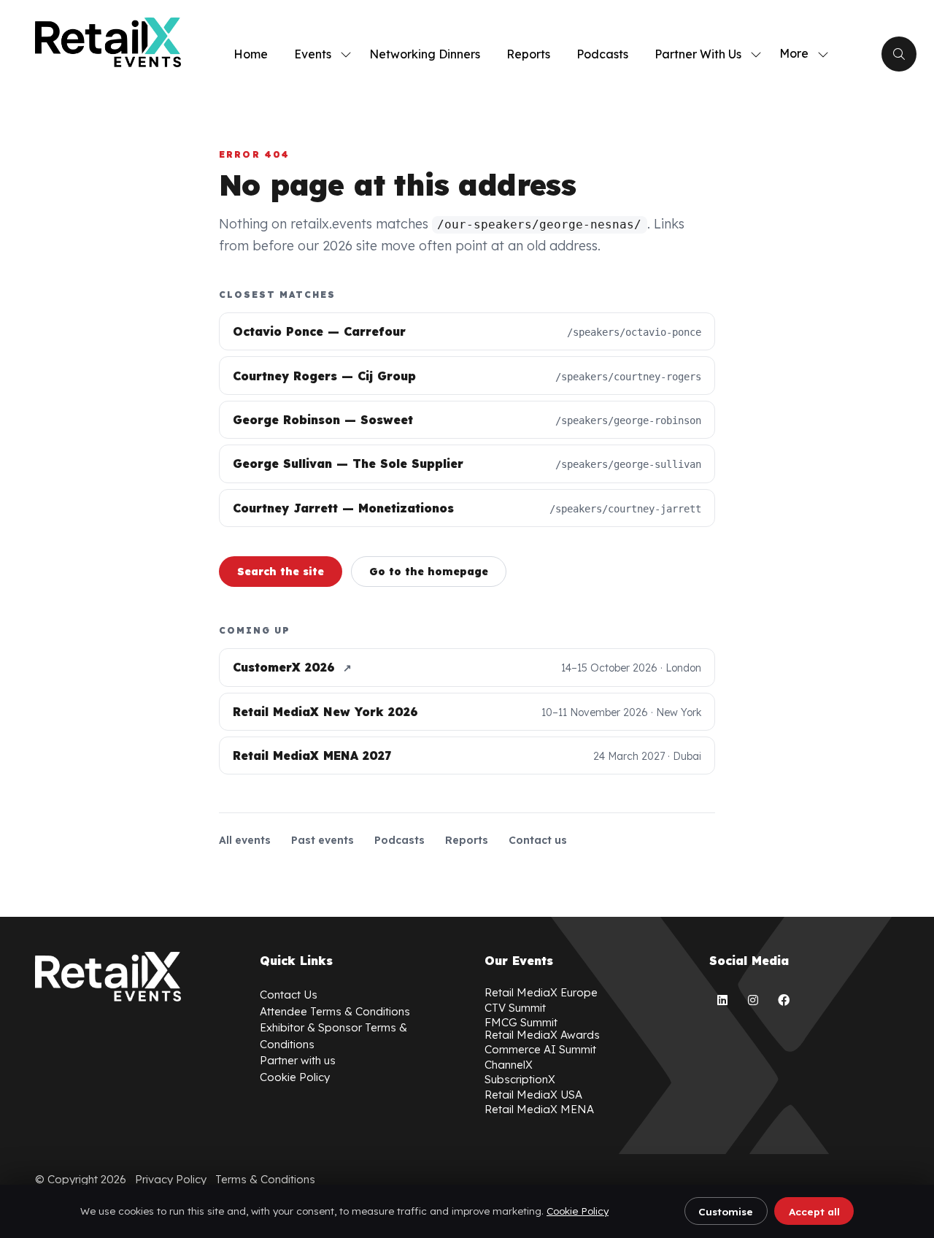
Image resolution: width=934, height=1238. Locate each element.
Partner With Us (698, 54)
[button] (800, 54)
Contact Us (288, 994)
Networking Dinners (424, 54)
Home (251, 54)
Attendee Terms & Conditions (335, 1011)
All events (245, 840)
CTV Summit (515, 1008)
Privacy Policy (171, 1179)
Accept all (814, 1211)
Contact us (538, 840)
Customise (725, 1211)
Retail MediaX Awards (542, 1035)
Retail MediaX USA (533, 1094)
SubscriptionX (520, 1079)
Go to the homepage (428, 571)
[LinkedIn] (722, 1000)
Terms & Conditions (265, 1179)
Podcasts (602, 54)
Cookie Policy (578, 1210)
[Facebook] (784, 1000)
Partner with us (298, 1060)
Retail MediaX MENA (539, 1109)
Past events (322, 840)
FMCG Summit (521, 1022)
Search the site (280, 571)
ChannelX (509, 1065)
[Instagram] (753, 1000)
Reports (528, 54)
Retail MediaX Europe (541, 992)
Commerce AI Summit (540, 1049)
